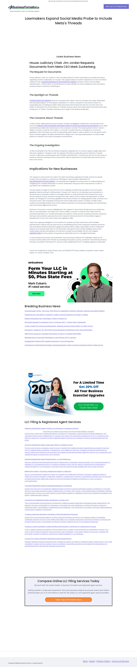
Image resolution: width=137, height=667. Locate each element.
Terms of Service (120, 661)
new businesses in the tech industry (42, 181)
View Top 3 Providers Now (69, 599)
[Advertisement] (68, 39)
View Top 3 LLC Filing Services (116, 6)
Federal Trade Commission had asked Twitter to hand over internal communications (68, 126)
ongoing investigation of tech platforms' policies (58, 82)
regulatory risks (35, 233)
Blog (85, 661)
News (92, 661)
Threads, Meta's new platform (40, 101)
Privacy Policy (103, 661)
